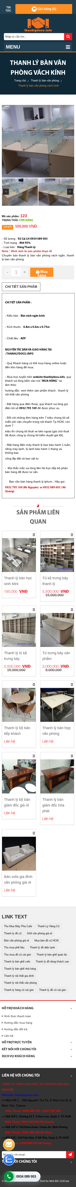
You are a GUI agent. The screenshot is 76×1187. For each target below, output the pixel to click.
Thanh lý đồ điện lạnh (42, 947)
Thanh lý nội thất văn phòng (20, 982)
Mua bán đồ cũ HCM (46, 940)
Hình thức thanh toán (17, 1016)
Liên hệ (8, 1035)
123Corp (64, 1181)
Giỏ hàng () (46, 9)
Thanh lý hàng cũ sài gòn (19, 989)
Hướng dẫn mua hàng (18, 1022)
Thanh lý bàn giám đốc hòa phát (53, 805)
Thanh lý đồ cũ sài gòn (52, 989)
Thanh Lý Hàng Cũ (48, 926)
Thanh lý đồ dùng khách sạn (52, 961)
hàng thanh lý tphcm (39, 481)
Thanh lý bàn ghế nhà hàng (20, 968)
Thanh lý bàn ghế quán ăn (51, 954)
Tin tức (8, 9)
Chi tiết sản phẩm (21, 286)
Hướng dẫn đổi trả (15, 1029)
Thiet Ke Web (47, 1181)
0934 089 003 (26, 1176)
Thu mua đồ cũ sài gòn (17, 954)
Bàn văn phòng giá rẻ (16, 940)
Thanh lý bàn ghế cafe (17, 961)
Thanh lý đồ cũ (12, 933)
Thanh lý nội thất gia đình (19, 975)
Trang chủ (20, 80)
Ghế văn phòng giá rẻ (39, 933)
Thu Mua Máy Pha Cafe (18, 926)
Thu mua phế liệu (14, 947)
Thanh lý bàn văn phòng (45, 80)
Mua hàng (42, 273)
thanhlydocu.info (27, 1095)
